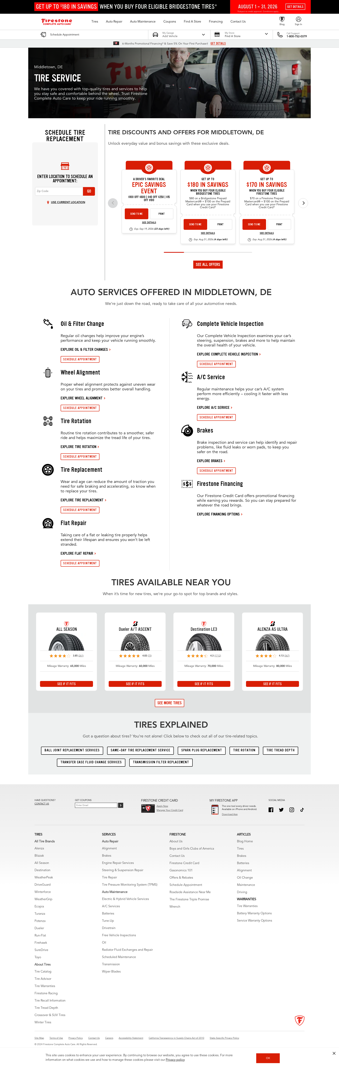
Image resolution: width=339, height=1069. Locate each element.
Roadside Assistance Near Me (190, 892)
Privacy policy (175, 1060)
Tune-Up (108, 921)
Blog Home (245, 841)
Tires (240, 848)
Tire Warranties (45, 986)
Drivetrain (109, 928)
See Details (149, 223)
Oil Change (245, 877)
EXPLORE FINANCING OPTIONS (218, 514)
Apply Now (162, 806)
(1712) (217, 656)
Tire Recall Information (50, 1000)
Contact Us (177, 856)
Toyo (38, 957)
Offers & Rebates (181, 877)
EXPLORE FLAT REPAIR (77, 553)
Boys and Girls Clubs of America (192, 848)
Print (162, 213)
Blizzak (39, 855)
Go (89, 191)
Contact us (42, 804)
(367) (287, 656)
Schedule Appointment (186, 885)
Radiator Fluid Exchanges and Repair (127, 950)
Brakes (106, 855)
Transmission (111, 964)
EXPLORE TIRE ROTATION (78, 446)
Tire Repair (109, 877)
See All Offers (208, 264)
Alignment (109, 848)
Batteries (108, 913)
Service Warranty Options (254, 920)
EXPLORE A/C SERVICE (213, 407)
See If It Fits (66, 684)
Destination (42, 870)
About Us (176, 841)
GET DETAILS (218, 43)
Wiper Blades (111, 971)
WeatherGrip (43, 899)
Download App (230, 814)
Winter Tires (43, 1022)
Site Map (39, 1038)
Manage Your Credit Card (170, 810)
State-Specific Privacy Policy (224, 1038)
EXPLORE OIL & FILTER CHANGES (84, 349)
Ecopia (39, 906)
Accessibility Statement (131, 1038)
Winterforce (43, 892)
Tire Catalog (43, 971)
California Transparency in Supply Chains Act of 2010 (176, 1038)
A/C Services (111, 906)
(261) (81, 656)
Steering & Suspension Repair (122, 870)
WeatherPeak (44, 877)
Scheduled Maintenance (119, 957)
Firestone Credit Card (184, 863)
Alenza (39, 848)
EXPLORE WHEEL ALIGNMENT (82, 398)
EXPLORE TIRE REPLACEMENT (82, 500)
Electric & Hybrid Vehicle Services (125, 899)
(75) (150, 656)
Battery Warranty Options (254, 913)
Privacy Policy (75, 1038)
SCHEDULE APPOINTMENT (80, 359)
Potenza (40, 921)
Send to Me (136, 213)
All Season (42, 863)
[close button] (334, 1053)
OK (268, 1058)
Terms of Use (56, 1038)
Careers (109, 1038)
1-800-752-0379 (297, 36)
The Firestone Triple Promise (189, 899)
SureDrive (41, 950)
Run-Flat (40, 935)
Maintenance (246, 885)
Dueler (39, 928)
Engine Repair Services (118, 863)
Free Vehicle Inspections (119, 935)
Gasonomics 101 (181, 870)
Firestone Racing (46, 993)
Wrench (175, 906)
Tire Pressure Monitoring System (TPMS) (129, 884)
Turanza (40, 913)
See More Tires (169, 703)
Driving (242, 892)
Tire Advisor (43, 979)
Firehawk (41, 942)
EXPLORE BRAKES (209, 460)
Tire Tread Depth (46, 1008)
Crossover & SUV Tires (50, 1015)
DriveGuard (43, 884)
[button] (94, 22)
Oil (104, 942)
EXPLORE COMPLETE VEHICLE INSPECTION (227, 354)
